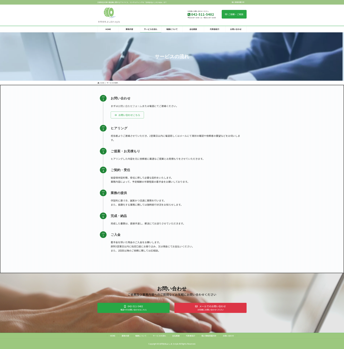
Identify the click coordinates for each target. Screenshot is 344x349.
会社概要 (176, 335)
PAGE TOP (334, 336)
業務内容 (125, 335)
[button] (127, 115)
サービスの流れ (159, 335)
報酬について (141, 335)
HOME (112, 335)
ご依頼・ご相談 (235, 14)
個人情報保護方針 (238, 2)
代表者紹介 (190, 335)
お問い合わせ (228, 335)
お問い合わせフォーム (130, 106)
